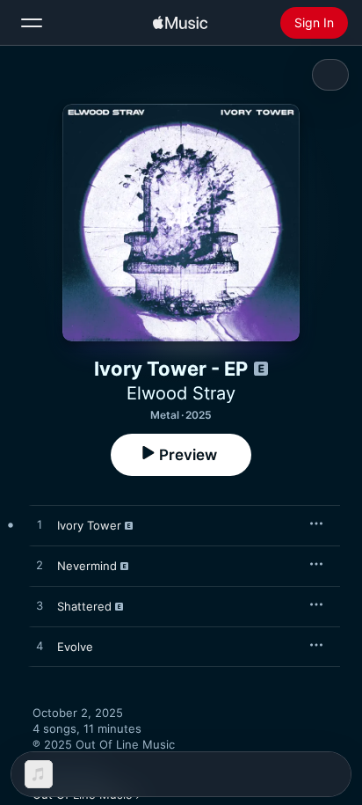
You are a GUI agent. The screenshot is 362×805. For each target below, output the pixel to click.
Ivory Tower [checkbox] (89, 525)
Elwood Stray (181, 393)
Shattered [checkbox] (84, 606)
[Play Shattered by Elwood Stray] (39, 606)
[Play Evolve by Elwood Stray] (39, 647)
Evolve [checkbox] (75, 647)
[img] (180, 23)
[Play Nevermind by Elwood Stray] (39, 566)
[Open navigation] (31, 23)
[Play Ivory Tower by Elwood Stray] (39, 525)
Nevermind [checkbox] (87, 566)
